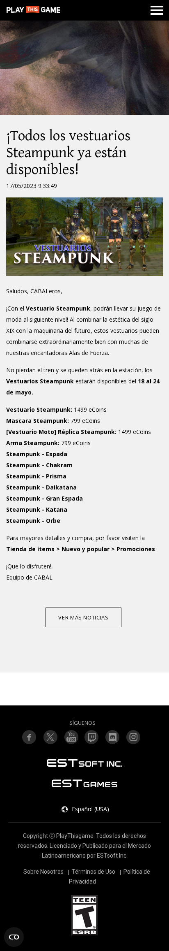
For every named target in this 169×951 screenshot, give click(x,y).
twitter (91, 737)
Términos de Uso (93, 871)
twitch (50, 737)
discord (112, 737)
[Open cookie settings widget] (14, 937)
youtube (71, 737)
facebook (29, 737)
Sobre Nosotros (43, 871)
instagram (133, 737)
